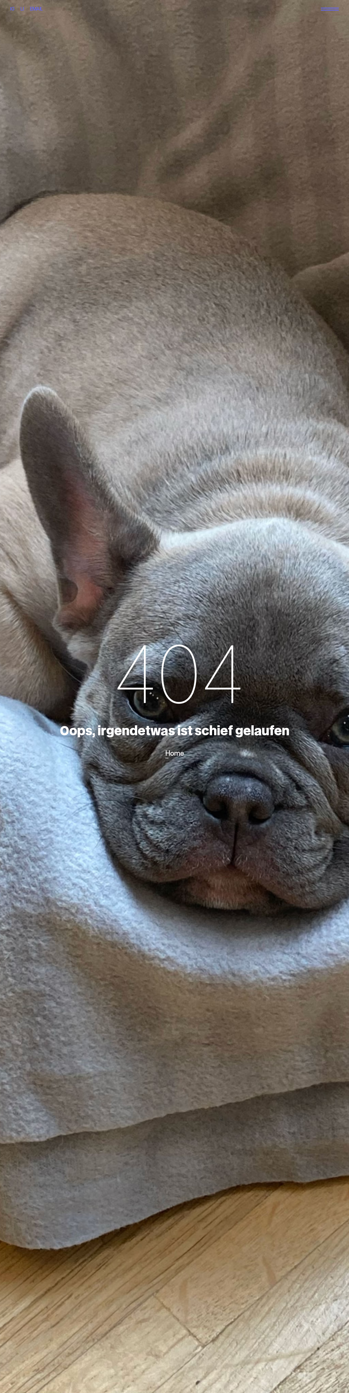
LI (22, 9)
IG (12, 9)
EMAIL (36, 9)
